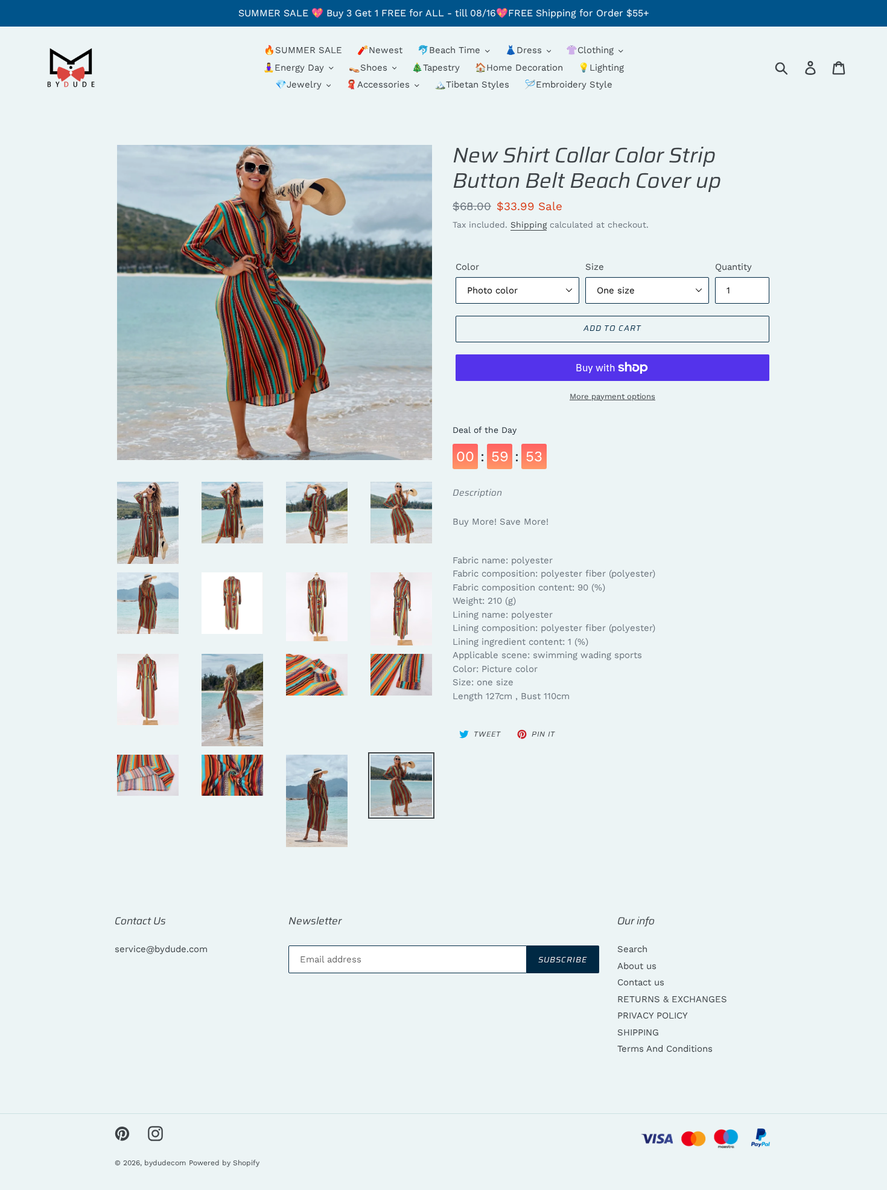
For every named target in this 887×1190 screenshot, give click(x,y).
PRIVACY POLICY (652, 1015)
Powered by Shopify (224, 1163)
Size (594, 266)
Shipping (528, 224)
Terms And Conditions (665, 1048)
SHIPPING (638, 1032)
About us (637, 966)
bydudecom (165, 1163)
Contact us (640, 982)
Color (467, 266)
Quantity (733, 266)
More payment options (612, 396)
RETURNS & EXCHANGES (672, 999)
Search (632, 949)
